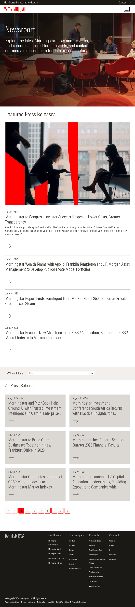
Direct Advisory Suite (95, 550)
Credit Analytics (94, 572)
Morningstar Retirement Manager (97, 561)
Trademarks (41, 602)
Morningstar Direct (95, 541)
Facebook (112, 555)
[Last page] (67, 511)
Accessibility (50, 602)
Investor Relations (75, 568)
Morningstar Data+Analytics (53, 543)
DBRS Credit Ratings (95, 567)
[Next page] (61, 511)
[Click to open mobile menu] (127, 9)
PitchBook (92, 545)
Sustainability (73, 559)
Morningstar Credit (54, 554)
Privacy (23, 602)
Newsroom (72, 564)
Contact (111, 541)
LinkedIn (112, 545)
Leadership (72, 545)
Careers (71, 550)
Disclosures (31, 602)
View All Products (94, 586)
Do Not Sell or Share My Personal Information (71, 602)
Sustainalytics (93, 555)
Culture (71, 555)
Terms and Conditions (12, 602)
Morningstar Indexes (55, 563)
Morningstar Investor (96, 577)
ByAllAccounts (93, 581)
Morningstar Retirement (56, 558)
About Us (72, 541)
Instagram (112, 559)
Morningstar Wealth (54, 549)
